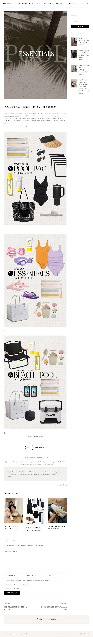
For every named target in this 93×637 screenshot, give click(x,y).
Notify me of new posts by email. (15, 588)
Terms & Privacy (16, 634)
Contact (59, 3)
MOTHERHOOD (49, 3)
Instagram (40, 464)
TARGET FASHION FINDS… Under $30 (11, 527)
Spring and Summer (11, 103)
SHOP (16, 3)
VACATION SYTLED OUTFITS (41, 457)
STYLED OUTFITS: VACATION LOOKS (33, 529)
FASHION (25, 3)
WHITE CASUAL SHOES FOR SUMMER (57, 527)
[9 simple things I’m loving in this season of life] (83, 619)
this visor (50, 120)
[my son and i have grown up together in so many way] (62, 619)
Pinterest (48, 464)
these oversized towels (53, 114)
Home (6, 634)
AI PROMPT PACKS (72, 3)
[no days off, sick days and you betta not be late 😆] (9, 619)
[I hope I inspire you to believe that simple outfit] (30, 619)
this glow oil (41, 114)
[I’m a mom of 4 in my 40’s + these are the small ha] (20, 619)
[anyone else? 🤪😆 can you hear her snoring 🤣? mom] (73, 619)
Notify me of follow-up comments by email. (18, 585)
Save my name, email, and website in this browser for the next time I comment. (27, 580)
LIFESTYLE (36, 3)
